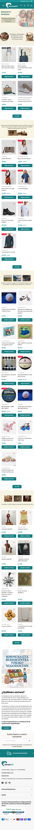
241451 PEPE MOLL (6, 158)
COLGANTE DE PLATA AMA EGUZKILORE (25, 627)
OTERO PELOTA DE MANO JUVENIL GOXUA (8, 310)
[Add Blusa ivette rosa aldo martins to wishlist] (14, 172)
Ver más (17, 116)
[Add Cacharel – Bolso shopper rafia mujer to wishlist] (14, 83)
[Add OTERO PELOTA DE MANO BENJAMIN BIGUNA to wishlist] (30, 389)
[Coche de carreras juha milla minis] (25, 426)
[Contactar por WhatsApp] (31, 1)
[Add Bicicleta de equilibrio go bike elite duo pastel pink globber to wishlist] (30, 292)
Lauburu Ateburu (6, 626)
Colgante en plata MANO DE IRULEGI (23, 560)
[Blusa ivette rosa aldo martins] (9, 177)
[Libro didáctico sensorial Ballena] (25, 331)
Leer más (6, 728)
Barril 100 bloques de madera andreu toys (8, 471)
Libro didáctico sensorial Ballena (25, 344)
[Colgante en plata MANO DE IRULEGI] (25, 547)
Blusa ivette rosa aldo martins (8, 189)
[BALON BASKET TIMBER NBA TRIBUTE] (9, 395)
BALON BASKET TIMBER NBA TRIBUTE (8, 407)
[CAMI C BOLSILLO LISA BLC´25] (25, 209)
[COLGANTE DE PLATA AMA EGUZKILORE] (25, 614)
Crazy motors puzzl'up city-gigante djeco (8, 344)
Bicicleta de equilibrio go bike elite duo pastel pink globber (25, 311)
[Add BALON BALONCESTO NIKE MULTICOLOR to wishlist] (30, 358)
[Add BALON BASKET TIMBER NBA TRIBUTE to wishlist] (14, 389)
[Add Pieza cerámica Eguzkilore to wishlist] (30, 574)
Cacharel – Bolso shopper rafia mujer (7, 100)
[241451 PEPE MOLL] (9, 147)
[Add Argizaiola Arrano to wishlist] (30, 512)
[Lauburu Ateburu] (9, 614)
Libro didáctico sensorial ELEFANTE (9, 375)
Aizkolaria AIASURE (7, 529)
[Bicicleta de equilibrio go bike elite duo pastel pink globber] (25, 298)
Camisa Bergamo (23, 188)
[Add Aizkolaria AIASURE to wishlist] (14, 512)
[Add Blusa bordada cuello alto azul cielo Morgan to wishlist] (14, 49)
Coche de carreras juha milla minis (25, 439)
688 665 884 (5, 776)
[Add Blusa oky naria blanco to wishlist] (30, 142)
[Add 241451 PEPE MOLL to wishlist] (14, 142)
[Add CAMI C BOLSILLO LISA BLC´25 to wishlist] (30, 203)
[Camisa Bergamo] (25, 177)
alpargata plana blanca (25, 101)
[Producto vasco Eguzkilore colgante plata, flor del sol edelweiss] (9, 579)
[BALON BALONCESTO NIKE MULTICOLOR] (25, 363)
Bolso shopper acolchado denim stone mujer (25, 67)
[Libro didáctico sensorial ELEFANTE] (9, 363)
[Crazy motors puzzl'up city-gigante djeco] (9, 331)
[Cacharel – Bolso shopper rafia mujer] (9, 88)
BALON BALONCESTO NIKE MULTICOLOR (25, 375)
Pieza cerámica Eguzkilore (22, 592)
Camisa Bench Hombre (8, 252)
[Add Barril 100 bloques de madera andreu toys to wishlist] (14, 453)
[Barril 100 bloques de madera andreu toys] (9, 458)
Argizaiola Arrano (23, 529)
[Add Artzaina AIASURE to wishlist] (14, 542)
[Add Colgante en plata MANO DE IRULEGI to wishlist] (30, 542)
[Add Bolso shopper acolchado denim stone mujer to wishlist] (30, 49)
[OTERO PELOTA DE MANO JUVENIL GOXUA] (9, 298)
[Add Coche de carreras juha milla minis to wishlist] (30, 421)
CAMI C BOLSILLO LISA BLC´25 (25, 221)
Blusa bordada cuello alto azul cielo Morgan (8, 67)
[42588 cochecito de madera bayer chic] (9, 426)
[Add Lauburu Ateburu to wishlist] (14, 609)
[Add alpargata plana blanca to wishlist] (30, 83)
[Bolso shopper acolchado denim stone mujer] (25, 54)
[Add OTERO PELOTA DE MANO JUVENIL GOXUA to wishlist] (14, 292)
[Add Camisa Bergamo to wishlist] (30, 172)
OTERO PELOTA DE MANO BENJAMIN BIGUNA (25, 407)
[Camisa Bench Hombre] (9, 240)
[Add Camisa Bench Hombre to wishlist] (14, 235)
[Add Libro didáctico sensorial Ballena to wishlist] (30, 326)
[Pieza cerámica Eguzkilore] (25, 579)
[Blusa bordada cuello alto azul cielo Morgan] (9, 54)
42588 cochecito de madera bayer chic (7, 439)
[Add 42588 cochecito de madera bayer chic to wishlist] (14, 421)
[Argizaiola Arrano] (25, 517)
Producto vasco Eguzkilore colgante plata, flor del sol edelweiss (7, 593)
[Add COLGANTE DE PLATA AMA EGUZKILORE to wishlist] (30, 609)
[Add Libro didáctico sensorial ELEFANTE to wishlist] (14, 358)
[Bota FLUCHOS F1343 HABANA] (9, 209)
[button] (31, 5)
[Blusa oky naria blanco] (25, 147)
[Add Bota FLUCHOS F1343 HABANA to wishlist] (14, 203)
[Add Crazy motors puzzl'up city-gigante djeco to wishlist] (14, 326)
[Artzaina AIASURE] (9, 547)
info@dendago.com (25, 1)
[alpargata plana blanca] (25, 88)
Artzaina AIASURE (6, 559)
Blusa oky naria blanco (24, 158)
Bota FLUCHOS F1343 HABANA (7, 221)
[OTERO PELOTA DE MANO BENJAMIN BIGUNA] (25, 395)
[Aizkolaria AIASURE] (9, 517)
